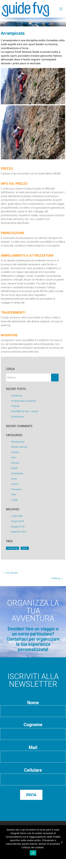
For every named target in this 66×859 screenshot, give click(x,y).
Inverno (14, 484)
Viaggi (14, 499)
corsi (24, 548)
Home (14, 478)
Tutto (13, 494)
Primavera (16, 489)
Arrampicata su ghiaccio (23, 400)
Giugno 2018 (17, 521)
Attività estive (17, 441)
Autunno (15, 452)
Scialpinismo (17, 416)
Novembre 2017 (19, 531)
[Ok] (61, 842)
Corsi (13, 457)
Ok (33, 852)
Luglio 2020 (17, 516)
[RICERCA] (55, 377)
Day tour (15, 462)
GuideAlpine (17, 473)
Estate (14, 468)
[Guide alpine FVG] (25, 8)
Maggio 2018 (17, 526)
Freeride (15, 406)
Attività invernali (19, 447)
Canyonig (12, 548)
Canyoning (16, 395)
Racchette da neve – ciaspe (24, 411)
